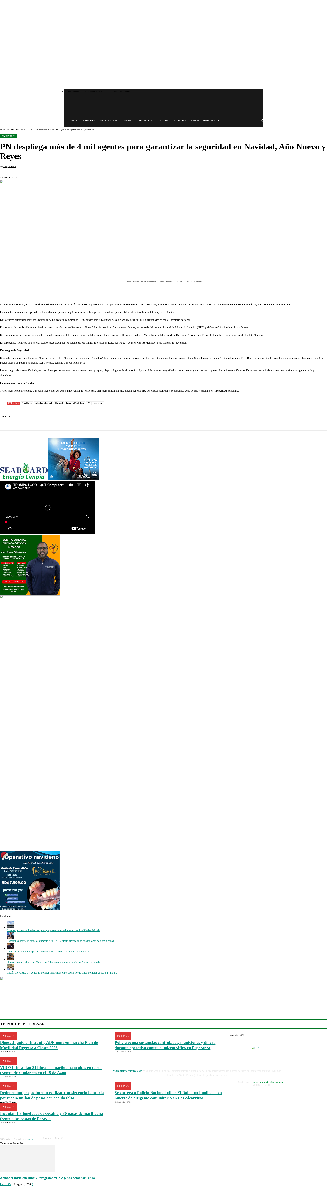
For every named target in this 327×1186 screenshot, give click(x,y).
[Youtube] (265, 91)
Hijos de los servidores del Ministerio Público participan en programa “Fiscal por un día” (54, 962)
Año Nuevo (27, 403)
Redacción (5, 1184)
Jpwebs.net (31, 1139)
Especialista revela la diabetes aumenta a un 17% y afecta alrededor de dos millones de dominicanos (60, 940)
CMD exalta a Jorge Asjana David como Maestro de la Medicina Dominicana (48, 951)
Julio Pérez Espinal (43, 403)
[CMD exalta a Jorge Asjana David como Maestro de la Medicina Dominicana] (10, 948)
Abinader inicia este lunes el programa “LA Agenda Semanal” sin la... (48, 1178)
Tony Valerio (9, 166)
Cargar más (237, 1035)
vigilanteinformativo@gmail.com (267, 1082)
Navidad (59, 403)
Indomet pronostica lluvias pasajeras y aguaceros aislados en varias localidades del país (53, 930)
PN (89, 403)
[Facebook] (256, 91)
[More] (100, 290)
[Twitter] (261, 91)
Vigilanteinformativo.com (127, 1070)
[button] (263, 120)
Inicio (2, 130)
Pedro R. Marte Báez (75, 403)
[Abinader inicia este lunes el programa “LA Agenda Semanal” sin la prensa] (27, 1171)
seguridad (98, 403)
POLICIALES (27, 130)
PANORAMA (13, 130)
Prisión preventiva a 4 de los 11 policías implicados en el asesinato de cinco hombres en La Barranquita (62, 972)
